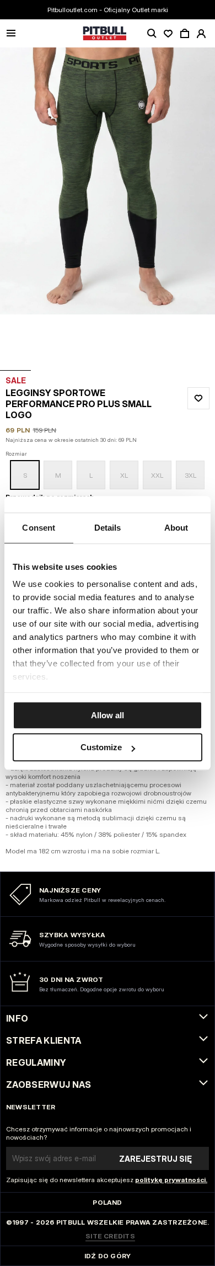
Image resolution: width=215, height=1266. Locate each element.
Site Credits (110, 1236)
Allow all (107, 715)
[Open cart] (184, 33)
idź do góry (107, 1256)
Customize (101, 747)
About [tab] (176, 527)
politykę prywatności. (171, 1180)
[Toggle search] (151, 33)
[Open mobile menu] (11, 34)
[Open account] (201, 33)
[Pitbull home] (105, 33)
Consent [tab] (38, 527)
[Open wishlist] (168, 33)
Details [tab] (107, 527)
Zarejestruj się (155, 1158)
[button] (107, 208)
